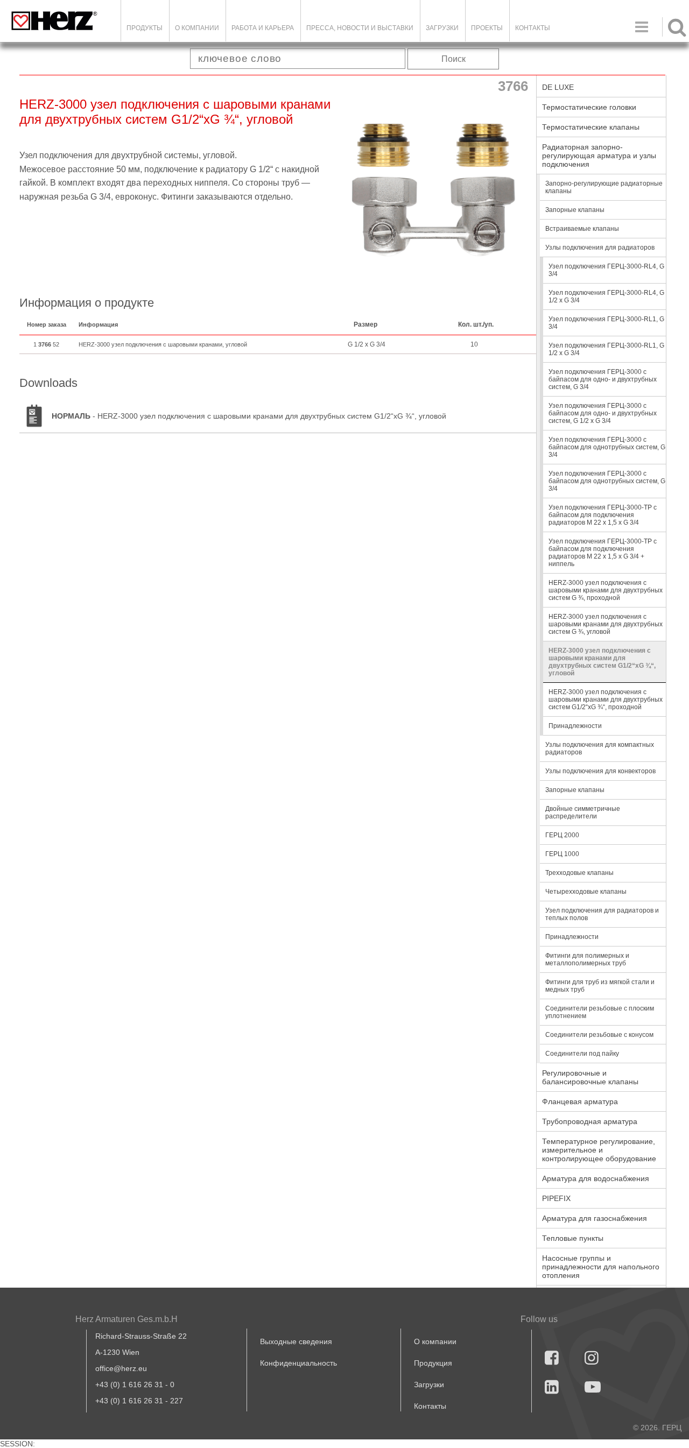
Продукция (433, 1363)
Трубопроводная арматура (589, 1121)
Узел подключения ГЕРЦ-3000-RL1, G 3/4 (606, 322)
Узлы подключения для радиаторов (600, 247)
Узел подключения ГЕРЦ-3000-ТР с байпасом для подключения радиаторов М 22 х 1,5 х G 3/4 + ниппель (603, 553)
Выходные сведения (296, 1341)
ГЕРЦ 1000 (562, 854)
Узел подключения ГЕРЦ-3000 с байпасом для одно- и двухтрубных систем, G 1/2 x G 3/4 (603, 413)
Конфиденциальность (298, 1363)
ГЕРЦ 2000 (562, 835)
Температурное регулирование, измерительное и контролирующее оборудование (599, 1150)
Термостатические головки (589, 107)
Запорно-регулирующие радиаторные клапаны (604, 187)
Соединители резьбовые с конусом (599, 1035)
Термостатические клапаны (590, 127)
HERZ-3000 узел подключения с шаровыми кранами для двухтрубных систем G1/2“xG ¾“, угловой (602, 662)
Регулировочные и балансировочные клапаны (590, 1077)
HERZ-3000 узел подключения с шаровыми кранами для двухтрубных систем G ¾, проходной (606, 590)
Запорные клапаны (574, 210)
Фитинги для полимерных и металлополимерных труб (587, 959)
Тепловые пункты (572, 1238)
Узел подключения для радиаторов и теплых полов (602, 914)
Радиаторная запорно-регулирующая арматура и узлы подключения (599, 155)
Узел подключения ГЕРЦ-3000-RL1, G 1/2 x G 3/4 (606, 349)
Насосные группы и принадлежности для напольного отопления (600, 1267)
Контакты (532, 28)
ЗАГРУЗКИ (442, 28)
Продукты (144, 28)
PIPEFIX (556, 1198)
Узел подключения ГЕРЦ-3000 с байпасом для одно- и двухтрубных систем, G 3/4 (603, 379)
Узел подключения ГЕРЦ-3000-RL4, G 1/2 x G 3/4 (606, 296)
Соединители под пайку (582, 1053)
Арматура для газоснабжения (594, 1218)
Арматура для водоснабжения (595, 1178)
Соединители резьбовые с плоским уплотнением (599, 1012)
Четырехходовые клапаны (586, 891)
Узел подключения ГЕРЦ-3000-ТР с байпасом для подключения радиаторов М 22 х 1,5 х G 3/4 (603, 515)
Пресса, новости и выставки (359, 28)
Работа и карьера (262, 28)
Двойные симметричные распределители (582, 812)
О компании (197, 28)
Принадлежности (575, 726)
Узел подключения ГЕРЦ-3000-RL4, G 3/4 (606, 270)
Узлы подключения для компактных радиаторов (599, 748)
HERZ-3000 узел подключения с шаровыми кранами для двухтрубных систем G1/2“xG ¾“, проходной (606, 699)
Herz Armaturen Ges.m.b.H (126, 1319)
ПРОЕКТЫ (487, 28)
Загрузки (429, 1384)
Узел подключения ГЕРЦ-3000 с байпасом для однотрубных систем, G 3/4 (607, 447)
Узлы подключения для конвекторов (600, 771)
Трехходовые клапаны (579, 873)
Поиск (453, 58)
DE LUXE (558, 87)
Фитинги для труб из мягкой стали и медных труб (600, 985)
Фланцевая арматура (580, 1101)
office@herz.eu (121, 1368)
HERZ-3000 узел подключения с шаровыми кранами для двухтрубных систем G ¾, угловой (606, 624)
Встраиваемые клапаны (582, 228)
